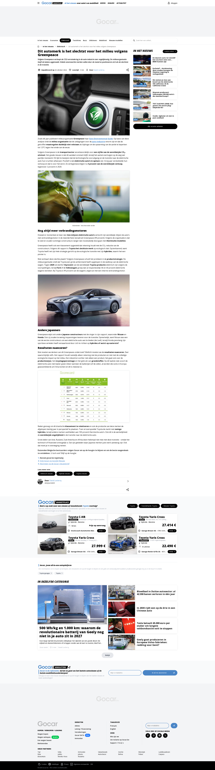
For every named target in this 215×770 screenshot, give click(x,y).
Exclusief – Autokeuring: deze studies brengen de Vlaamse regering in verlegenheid (163, 71)
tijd (39, 752)
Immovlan (79, 738)
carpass (161, 754)
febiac (140, 754)
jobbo (60, 754)
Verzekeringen (80, 732)
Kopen (102, 3)
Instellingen (55, 764)
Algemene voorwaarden (81, 764)
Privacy (66, 764)
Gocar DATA (79, 735)
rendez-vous (62, 756)
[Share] (127, 70)
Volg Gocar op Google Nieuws (52, 461)
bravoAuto (41, 756)
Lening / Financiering (83, 729)
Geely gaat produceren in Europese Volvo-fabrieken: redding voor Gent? (152, 642)
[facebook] (148, 735)
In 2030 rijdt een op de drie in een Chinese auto (156, 609)
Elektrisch (61, 46)
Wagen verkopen (44, 737)
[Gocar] (53, 3)
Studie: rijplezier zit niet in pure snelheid (163, 117)
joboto (80, 754)
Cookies (44, 764)
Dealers (111, 3)
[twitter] (165, 735)
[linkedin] (159, 735)
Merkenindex (43, 743)
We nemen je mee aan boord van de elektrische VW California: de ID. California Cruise (163, 83)
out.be (120, 752)
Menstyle (141, 752)
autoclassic (102, 754)
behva (120, 754)
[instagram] (154, 735)
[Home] (38, 46)
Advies (77, 726)
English (113, 729)
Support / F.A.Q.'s (117, 743)
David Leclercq (99, 70)
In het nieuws (48, 46)
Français (113, 726)
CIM (91, 764)
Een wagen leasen (45, 740)
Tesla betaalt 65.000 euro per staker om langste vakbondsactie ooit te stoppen (154, 626)
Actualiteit (121, 3)
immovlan (81, 752)
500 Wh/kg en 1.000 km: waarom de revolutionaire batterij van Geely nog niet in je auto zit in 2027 (71, 632)
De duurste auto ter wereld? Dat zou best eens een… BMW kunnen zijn (164, 60)
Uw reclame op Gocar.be (119, 740)
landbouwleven (164, 752)
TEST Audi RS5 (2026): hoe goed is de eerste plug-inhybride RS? (163, 106)
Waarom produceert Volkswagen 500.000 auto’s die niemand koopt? (163, 94)
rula (39, 754)
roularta (81, 756)
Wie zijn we (114, 737)
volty (59, 752)
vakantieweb (102, 752)
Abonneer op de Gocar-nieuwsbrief (54, 464)
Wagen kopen (43, 734)
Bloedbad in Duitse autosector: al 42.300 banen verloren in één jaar (156, 593)
